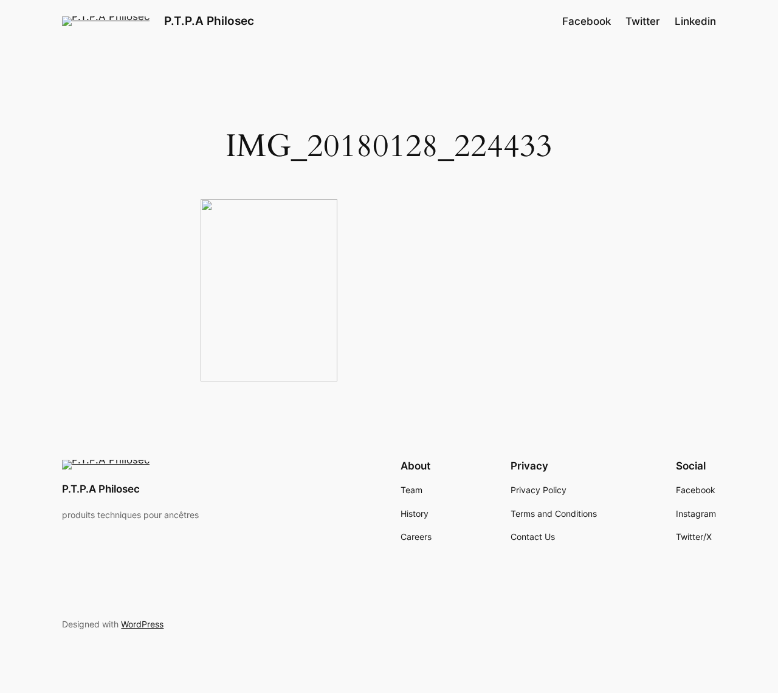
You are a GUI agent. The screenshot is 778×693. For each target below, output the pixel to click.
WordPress (142, 624)
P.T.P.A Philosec (209, 20)
